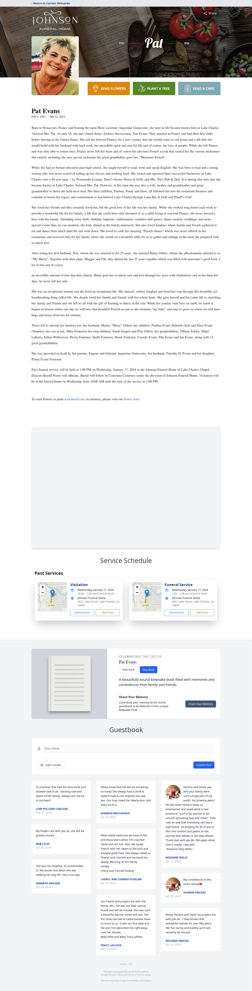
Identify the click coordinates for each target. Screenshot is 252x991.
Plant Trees (108, 612)
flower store (131, 399)
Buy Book (148, 669)
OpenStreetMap (130, 980)
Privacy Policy (115, 974)
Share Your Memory (201, 704)
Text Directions (82, 612)
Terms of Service (136, 974)
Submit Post (203, 765)
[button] (52, 593)
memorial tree (76, 399)
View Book (128, 669)
